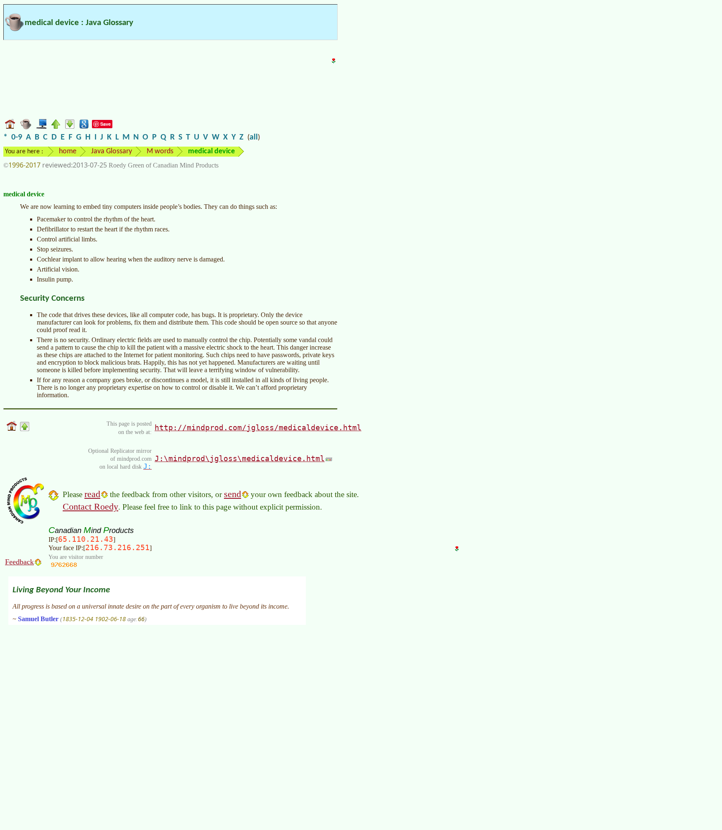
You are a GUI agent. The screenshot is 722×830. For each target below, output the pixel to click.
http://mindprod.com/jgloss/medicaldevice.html (258, 427)
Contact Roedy (90, 506)
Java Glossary (111, 151)
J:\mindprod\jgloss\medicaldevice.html (240, 458)
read (92, 494)
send (232, 494)
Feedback (19, 562)
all (253, 137)
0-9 (16, 137)
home (67, 151)
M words (160, 151)
